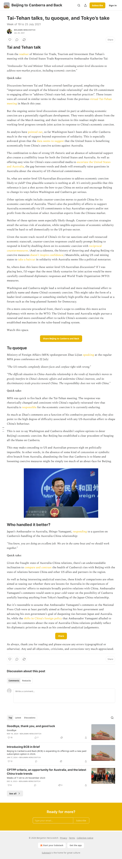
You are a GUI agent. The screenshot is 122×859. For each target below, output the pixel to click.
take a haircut (26, 259)
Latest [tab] (18, 717)
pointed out (35, 132)
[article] (61, 732)
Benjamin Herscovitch (24, 30)
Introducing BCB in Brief (23, 747)
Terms (72, 837)
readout (24, 54)
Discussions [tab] (29, 717)
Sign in (113, 5)
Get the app (76, 845)
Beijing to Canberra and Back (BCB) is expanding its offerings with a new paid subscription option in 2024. (46, 752)
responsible (29, 407)
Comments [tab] (14, 680)
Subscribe (97, 5)
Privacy (63, 837)
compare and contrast (38, 567)
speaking (88, 355)
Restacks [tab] (26, 680)
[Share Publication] (85, 5)
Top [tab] (10, 717)
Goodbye (11, 730)
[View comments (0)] (17, 40)
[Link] (2, 47)
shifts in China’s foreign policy (43, 618)
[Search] (79, 5)
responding (80, 531)
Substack (46, 852)
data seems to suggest (50, 141)
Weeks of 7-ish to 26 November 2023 (26, 777)
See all (13, 793)
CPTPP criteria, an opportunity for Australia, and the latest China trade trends (46, 771)
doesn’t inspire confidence (46, 255)
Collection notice (85, 837)
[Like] (10, 40)
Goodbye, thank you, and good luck (31, 726)
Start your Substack (53, 845)
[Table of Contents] (3, 429)
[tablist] (20, 681)
